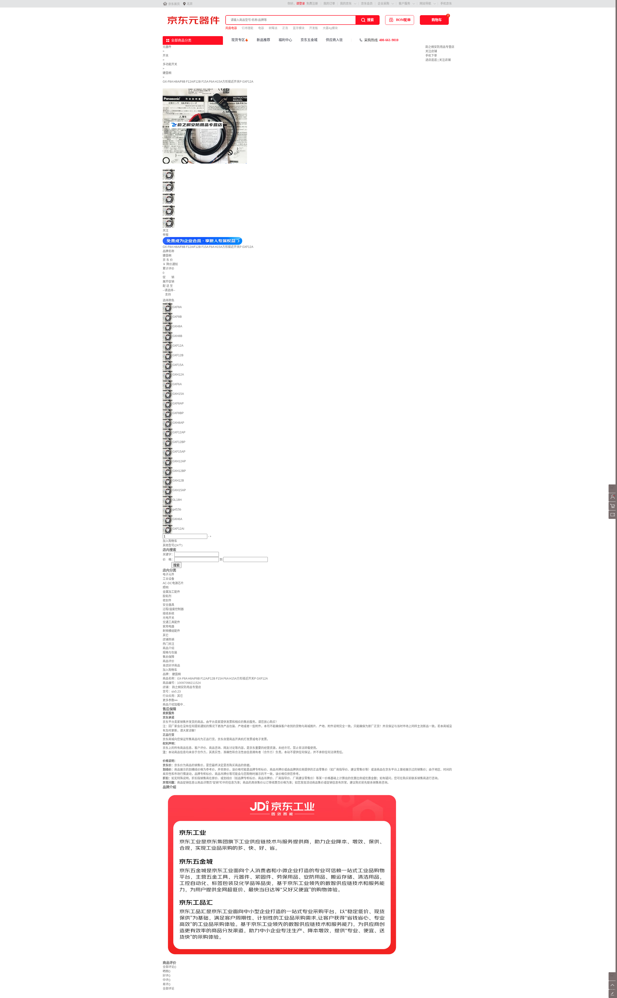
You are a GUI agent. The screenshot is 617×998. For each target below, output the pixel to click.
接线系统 (168, 613)
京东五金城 (309, 40)
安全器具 (168, 605)
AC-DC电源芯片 (173, 583)
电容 (261, 28)
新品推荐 (263, 40)
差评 (166, 984)
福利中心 (285, 40)
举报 (165, 235)
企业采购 (383, 3)
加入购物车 (170, 541)
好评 (166, 975)
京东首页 (174, 4)
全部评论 (169, 967)
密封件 (167, 600)
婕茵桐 (167, 73)
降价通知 (172, 264)
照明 (165, 587)
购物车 (437, 20)
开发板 (313, 28)
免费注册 (312, 3)
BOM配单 (403, 20)
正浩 (285, 28)
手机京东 (446, 3)
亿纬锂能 (247, 28)
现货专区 (238, 40)
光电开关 (168, 618)
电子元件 (168, 574)
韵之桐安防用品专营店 (439, 47)
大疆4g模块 (330, 28)
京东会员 (367, 3)
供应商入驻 (334, 40)
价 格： (168, 559)
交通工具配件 (171, 622)
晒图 (166, 971)
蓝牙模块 (298, 28)
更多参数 (170, 700)
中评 (166, 980)
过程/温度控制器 (173, 609)
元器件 (167, 47)
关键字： (168, 554)
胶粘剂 (167, 596)
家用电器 (168, 626)
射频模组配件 (171, 631)
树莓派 (273, 28)
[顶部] (613, 988)
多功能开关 (170, 64)
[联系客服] (613, 492)
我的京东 (346, 3)
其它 (165, 635)
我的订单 (329, 3)
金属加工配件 (171, 592)
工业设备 (168, 579)
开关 (165, 55)
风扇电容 (231, 28)
